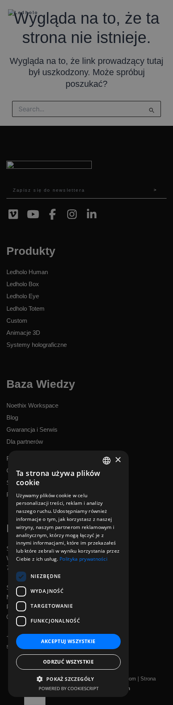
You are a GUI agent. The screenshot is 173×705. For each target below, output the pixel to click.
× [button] (118, 460)
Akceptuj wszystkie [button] (68, 641)
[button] (68, 679)
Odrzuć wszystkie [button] (68, 661)
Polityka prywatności (83, 558)
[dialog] (86, 352)
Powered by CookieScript (69, 688)
